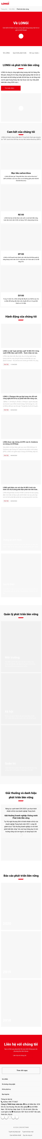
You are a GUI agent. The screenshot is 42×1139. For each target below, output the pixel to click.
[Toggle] (39, 1079)
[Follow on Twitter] (6, 1117)
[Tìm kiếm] (34, 3)
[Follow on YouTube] (16, 1117)
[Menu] (39, 3)
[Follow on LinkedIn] (13, 1117)
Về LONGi (12, 9)
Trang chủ (4, 9)
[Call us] (9, 1117)
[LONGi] (5, 3)
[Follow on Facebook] (2, 1117)
